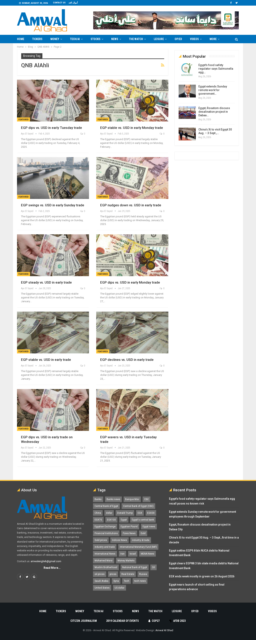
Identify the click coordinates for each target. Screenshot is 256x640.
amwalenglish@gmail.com (46, 561)
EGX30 (151, 513)
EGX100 (111, 519)
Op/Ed (178, 39)
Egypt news (149, 526)
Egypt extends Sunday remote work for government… (212, 90)
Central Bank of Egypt (106, 506)
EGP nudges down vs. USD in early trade (130, 205)
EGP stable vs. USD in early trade (46, 360)
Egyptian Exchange (105, 526)
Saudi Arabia (101, 581)
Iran (122, 553)
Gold (143, 533)
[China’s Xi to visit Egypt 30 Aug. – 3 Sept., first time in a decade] (187, 134)
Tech (126, 581)
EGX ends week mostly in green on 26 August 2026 (201, 576)
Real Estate (127, 574)
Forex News (129, 533)
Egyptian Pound (129, 526)
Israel (133, 553)
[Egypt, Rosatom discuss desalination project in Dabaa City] (187, 112)
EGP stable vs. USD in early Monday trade (131, 128)
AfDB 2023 (179, 620)
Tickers (37, 39)
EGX (140, 513)
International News (105, 553)
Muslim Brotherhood (106, 567)
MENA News (147, 553)
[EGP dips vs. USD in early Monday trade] (132, 255)
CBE (146, 499)
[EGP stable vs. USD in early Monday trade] (132, 100)
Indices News (119, 540)
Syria (116, 581)
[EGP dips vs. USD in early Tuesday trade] (53, 100)
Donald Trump (125, 513)
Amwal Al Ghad (164, 630)
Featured (23, 119)
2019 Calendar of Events (122, 620)
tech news (140, 581)
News (114, 39)
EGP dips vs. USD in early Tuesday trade (51, 128)
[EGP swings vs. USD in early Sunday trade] (53, 178)
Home (20, 39)
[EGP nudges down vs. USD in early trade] (132, 178)
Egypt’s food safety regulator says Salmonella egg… (215, 68)
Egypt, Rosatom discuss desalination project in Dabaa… (214, 111)
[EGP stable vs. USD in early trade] (53, 332)
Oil (153, 567)
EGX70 (98, 519)
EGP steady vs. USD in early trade (46, 282)
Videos (194, 39)
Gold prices (101, 540)
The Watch (136, 39)
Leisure (159, 39)
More (213, 39)
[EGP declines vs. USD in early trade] (132, 332)
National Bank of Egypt (134, 567)
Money (54, 39)
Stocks (95, 39)
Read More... (52, 567)
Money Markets (126, 560)
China (98, 513)
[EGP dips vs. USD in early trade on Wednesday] (53, 410)
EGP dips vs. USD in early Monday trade (130, 282)
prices (113, 574)
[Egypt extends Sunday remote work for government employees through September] (187, 91)
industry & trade (140, 540)
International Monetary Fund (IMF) (138, 547)
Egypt (124, 519)
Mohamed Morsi (104, 560)
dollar (109, 513)
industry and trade (105, 547)
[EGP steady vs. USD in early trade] (53, 255)
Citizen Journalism (83, 620)
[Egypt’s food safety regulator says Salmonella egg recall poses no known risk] (187, 69)
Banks (98, 499)
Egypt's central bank (143, 519)
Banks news (113, 499)
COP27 (156, 620)
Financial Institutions (106, 533)
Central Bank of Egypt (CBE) (138, 506)
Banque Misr (132, 499)
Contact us (59, 2)
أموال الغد (73, 2)
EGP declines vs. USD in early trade (127, 360)
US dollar (119, 587)
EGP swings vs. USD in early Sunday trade (52, 205)
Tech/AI (75, 39)
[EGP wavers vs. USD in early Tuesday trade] (132, 410)
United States (102, 587)
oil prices (100, 574)
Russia (143, 574)
